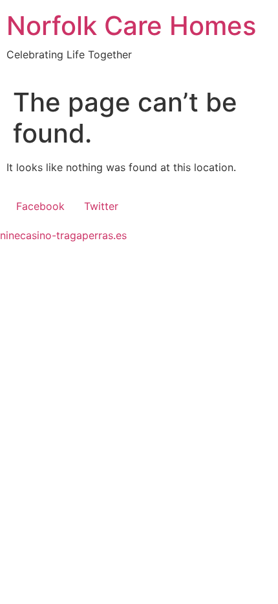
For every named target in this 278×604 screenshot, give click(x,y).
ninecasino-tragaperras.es (63, 235)
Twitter (101, 206)
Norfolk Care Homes (131, 25)
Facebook (40, 206)
